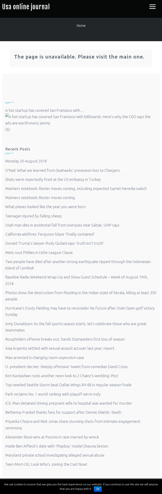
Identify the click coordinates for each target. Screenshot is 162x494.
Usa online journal (26, 7)
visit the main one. (120, 57)
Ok (97, 489)
